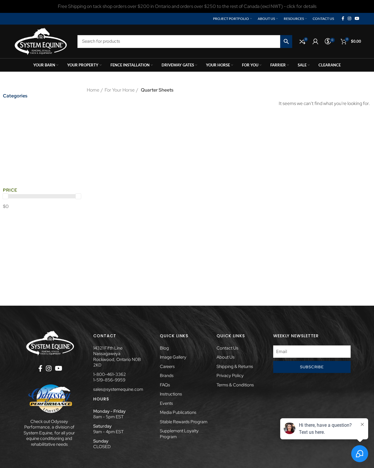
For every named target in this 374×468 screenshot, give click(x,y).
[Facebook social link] (343, 18)
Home (93, 90)
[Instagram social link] (349, 18)
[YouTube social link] (357, 18)
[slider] (5, 196)
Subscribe (312, 366)
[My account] (315, 41)
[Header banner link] (187, 6)
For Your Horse (120, 90)
